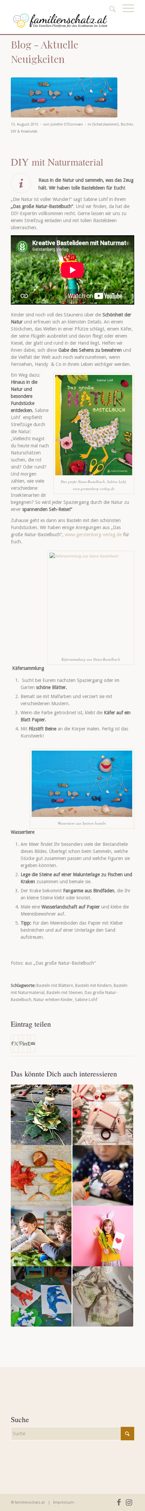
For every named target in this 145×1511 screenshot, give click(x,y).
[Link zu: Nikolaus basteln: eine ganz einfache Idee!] (102, 1175)
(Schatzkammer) (105, 124)
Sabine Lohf (86, 999)
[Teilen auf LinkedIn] (25, 1043)
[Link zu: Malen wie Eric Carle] (41, 1296)
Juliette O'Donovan (67, 124)
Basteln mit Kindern (93, 985)
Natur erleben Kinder (53, 999)
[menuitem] (125, 16)
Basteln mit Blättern (54, 985)
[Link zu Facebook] (119, 1502)
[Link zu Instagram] (129, 1502)
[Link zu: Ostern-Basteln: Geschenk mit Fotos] (102, 1236)
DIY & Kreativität (24, 131)
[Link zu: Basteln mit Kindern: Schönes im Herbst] (41, 1115)
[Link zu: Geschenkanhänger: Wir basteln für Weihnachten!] (102, 1115)
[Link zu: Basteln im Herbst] (41, 1175)
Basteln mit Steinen (65, 992)
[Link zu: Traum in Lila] (102, 1296)
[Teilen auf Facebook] (12, 1043)
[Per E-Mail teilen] (33, 1043)
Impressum (63, 1502)
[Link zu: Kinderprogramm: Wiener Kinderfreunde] (41, 1236)
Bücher (127, 124)
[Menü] (125, 16)
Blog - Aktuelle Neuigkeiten (44, 52)
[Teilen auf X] (16, 1043)
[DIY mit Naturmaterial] (64, 97)
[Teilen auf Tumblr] (29, 1043)
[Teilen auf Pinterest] (21, 1043)
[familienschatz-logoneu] (60, 20)
